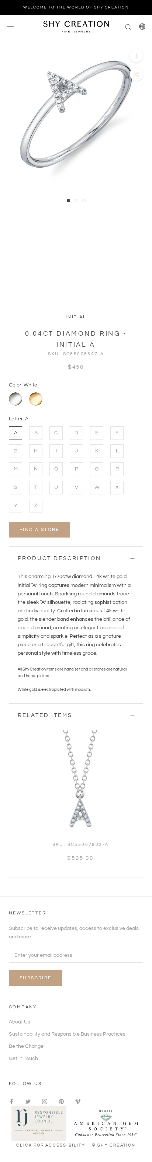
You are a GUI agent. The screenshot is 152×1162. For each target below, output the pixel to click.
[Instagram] (44, 1101)
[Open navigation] (10, 26)
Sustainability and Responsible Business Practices (67, 1034)
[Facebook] (11, 1101)
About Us (19, 1022)
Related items (45, 715)
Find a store (39, 529)
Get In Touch (23, 1058)
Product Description (59, 558)
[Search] (128, 27)
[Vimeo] (77, 1101)
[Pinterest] (61, 1101)
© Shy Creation (114, 1145)
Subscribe (36, 978)
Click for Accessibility (50, 1145)
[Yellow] (35, 399)
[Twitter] (28, 1101)
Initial (76, 317)
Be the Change (26, 1046)
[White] (15, 399)
